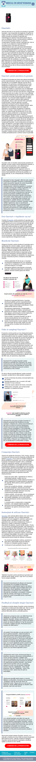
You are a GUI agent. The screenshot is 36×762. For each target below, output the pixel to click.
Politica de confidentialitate (6, 753)
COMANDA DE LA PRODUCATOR (18, 70)
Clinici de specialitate (17, 753)
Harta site (26, 753)
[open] (33, 4)
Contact (32, 752)
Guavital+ (11, 220)
